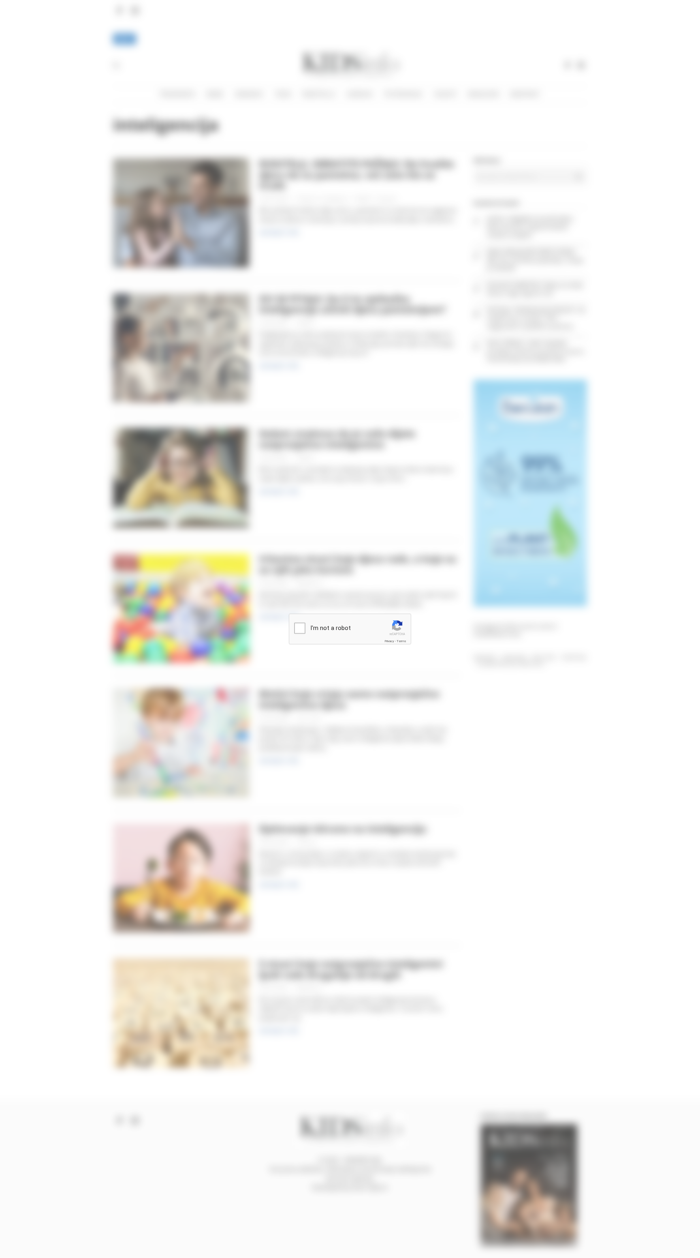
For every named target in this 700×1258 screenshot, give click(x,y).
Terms (401, 641)
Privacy (389, 641)
